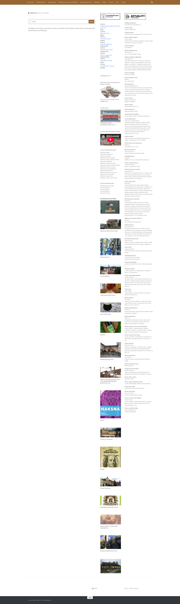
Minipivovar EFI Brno (105, 156)
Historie (111, 2)
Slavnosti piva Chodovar (106, 49)
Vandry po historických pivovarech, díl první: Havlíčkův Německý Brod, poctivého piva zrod (109, 381)
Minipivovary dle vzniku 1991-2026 (68, 2)
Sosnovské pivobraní (105, 38)
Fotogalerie (97, 2)
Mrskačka (102, 334)
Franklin (102, 469)
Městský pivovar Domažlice (107, 174)
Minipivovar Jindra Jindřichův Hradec (109, 159)
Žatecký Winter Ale (105, 257)
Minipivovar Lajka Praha (106, 176)
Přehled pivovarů (40, 2)
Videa (117, 2)
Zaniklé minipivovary (85, 2)
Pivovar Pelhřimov (105, 276)
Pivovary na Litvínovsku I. (106, 439)
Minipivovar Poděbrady (106, 161)
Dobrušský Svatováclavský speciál (109, 507)
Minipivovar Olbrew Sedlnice (107, 158)
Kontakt (123, 2)
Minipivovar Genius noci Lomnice (108, 178)
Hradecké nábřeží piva (106, 44)
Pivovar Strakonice (105, 191)
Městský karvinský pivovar (107, 359)
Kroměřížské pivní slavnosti (107, 66)
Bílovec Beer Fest (104, 33)
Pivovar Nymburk (104, 189)
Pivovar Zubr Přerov (105, 187)
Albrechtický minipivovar (106, 154)
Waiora (102, 420)
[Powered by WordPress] (34, 600)
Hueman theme (47, 600)
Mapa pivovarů (52, 2)
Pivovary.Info (30, 2)
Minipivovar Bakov (105, 152)
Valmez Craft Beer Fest (106, 55)
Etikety (104, 2)
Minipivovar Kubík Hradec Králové (109, 231)
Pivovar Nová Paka (105, 193)
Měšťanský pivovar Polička (107, 186)
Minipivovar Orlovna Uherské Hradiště (110, 165)
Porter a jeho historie (105, 314)
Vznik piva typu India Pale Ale (107, 295)
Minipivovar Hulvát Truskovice (108, 167)
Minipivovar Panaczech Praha (108, 163)
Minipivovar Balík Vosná (106, 170)
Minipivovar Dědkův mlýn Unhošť (108, 551)
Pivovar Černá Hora (105, 488)
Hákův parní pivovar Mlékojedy (108, 169)
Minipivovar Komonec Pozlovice (108, 172)
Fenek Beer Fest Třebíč (106, 60)
